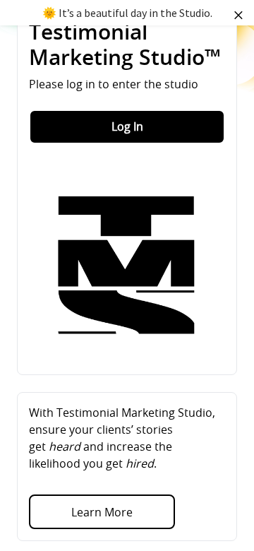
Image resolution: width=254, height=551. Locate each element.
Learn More (102, 512)
